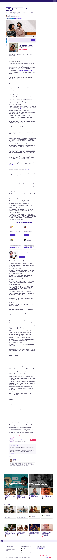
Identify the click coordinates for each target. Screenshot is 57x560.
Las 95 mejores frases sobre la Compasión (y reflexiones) (21, 497)
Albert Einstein (17, 174)
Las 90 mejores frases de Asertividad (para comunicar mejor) (15, 484)
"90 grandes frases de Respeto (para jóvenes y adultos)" (25, 58)
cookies (29, 557)
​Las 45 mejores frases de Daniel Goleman (46, 497)
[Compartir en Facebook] (6, 39)
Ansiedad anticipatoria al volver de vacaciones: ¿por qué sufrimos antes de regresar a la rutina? (22, 515)
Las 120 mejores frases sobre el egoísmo (34, 497)
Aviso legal (23, 557)
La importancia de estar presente (47, 514)
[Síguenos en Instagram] (42, 555)
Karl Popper (27, 169)
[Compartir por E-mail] (6, 43)
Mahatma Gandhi (23, 108)
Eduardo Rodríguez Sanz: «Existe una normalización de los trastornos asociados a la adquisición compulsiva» (46, 534)
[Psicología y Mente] (28, 1)
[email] (15, 18)
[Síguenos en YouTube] (43, 555)
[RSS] (46, 555)
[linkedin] (13, 18)
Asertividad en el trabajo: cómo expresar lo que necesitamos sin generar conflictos (10, 515)
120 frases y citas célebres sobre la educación (10, 497)
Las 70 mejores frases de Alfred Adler (38, 484)
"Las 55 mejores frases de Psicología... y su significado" (24, 70)
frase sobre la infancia (21, 80)
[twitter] (11, 18)
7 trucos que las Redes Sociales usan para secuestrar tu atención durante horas (10, 533)
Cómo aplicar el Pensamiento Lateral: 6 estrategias (21, 533)
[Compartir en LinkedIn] (6, 42)
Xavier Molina (9, 15)
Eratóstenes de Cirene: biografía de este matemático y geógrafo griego (34, 533)
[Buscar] (49, 1)
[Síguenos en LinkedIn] (40, 555)
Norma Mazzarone (15, 226)
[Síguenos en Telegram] (45, 555)
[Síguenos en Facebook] (37, 555)
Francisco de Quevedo (25, 185)
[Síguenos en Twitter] (38, 555)
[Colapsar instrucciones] (34, 445)
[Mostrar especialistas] (2, 541)
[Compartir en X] (6, 40)
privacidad (26, 557)
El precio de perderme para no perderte (33, 515)
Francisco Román (29, 226)
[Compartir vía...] (6, 45)
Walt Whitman (12, 164)
